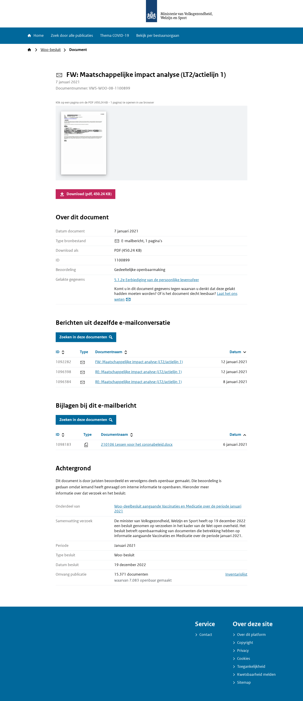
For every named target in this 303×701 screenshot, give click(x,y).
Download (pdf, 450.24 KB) (89, 194)
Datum (238, 351)
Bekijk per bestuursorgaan (157, 35)
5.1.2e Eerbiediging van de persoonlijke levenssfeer (156, 280)
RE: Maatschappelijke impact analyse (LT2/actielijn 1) (138, 372)
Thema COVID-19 (114, 35)
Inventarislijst (236, 574)
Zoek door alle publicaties (72, 35)
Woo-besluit (51, 49)
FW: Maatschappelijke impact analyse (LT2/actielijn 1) (139, 362)
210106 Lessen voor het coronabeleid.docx (137, 444)
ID (67, 351)
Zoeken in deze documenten (83, 337)
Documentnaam (111, 351)
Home (38, 35)
